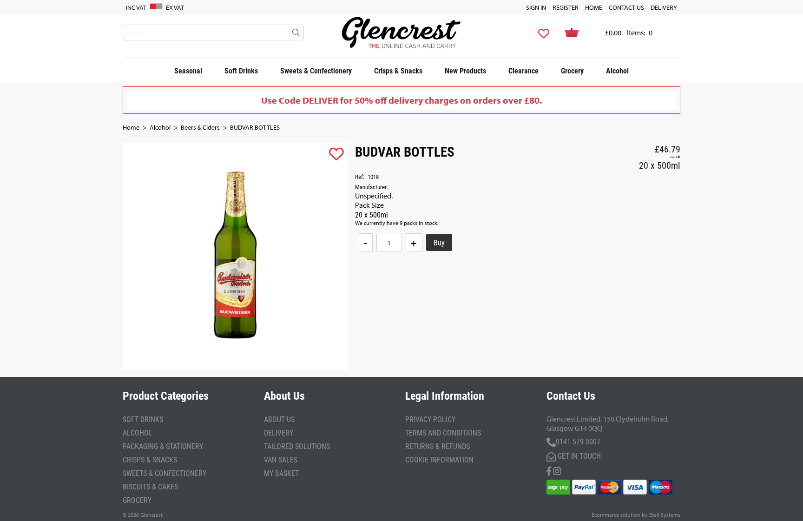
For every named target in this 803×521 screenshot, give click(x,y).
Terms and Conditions (443, 432)
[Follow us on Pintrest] (557, 470)
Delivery (664, 7)
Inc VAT (136, 7)
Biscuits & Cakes (150, 486)
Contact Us (626, 7)
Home (593, 7)
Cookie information (439, 459)
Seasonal (188, 70)
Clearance (523, 70)
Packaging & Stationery (163, 446)
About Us (279, 419)
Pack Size (369, 205)
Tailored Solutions (297, 446)
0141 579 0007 (578, 441)
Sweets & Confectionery (316, 70)
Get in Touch (578, 456)
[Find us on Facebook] (548, 470)
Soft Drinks (241, 70)
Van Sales (280, 459)
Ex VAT (175, 7)
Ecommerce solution (616, 514)
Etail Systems (664, 514)
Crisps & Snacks (398, 70)
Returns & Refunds (437, 446)
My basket (281, 473)
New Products (465, 70)
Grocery (572, 70)
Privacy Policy (430, 419)
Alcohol (617, 70)
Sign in (536, 7)
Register (566, 7)
